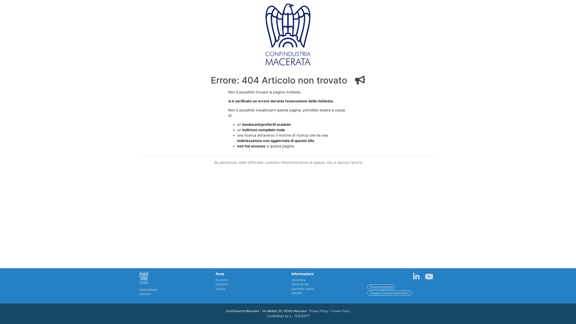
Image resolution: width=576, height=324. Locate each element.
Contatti (145, 294)
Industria (222, 284)
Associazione (149, 289)
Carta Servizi (300, 284)
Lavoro (220, 288)
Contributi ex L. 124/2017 (288, 316)
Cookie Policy (340, 311)
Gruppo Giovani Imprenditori (390, 293)
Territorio (222, 280)
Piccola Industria (381, 287)
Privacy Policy (318, 311)
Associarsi (298, 280)
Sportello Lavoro (302, 288)
